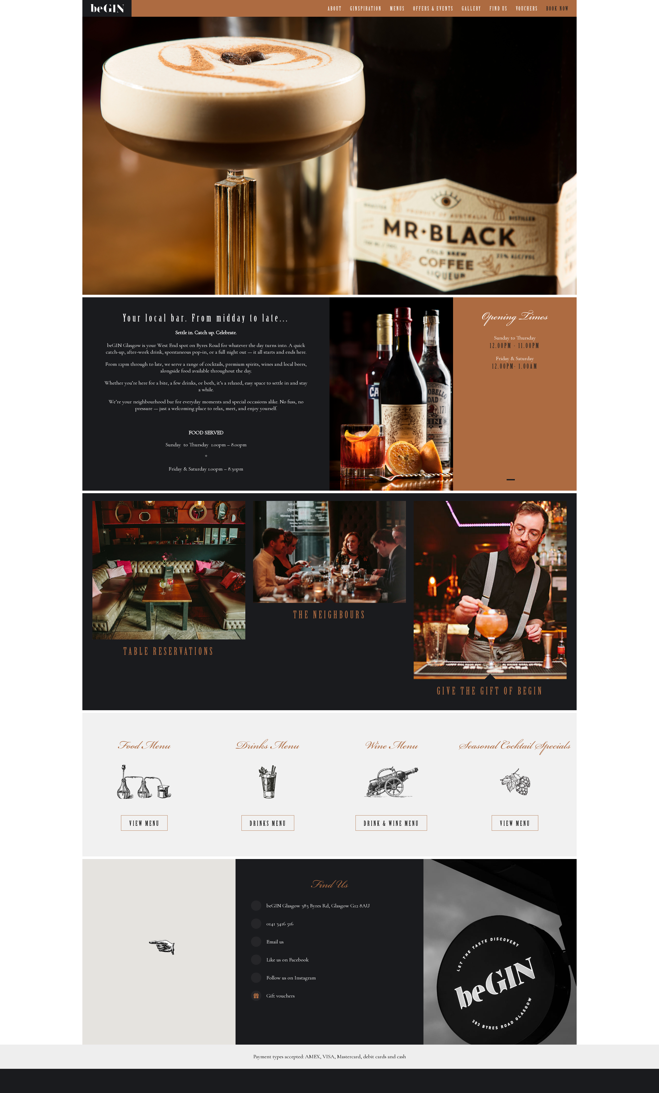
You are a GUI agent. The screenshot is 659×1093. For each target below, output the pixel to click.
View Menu (144, 824)
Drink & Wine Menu (391, 824)
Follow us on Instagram (291, 978)
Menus (397, 8)
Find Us (499, 8)
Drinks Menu (268, 824)
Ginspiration (366, 8)
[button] (162, 947)
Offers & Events (433, 8)
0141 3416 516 (279, 924)
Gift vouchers (280, 996)
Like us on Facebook (287, 960)
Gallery (471, 8)
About (335, 8)
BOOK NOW (557, 8)
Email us (275, 942)
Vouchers (527, 8)
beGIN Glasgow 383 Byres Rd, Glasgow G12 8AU (318, 906)
